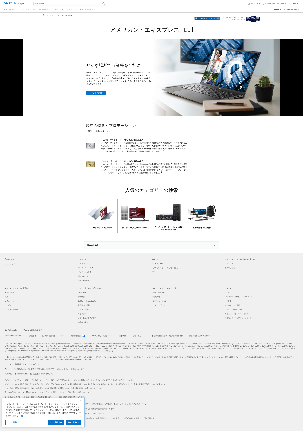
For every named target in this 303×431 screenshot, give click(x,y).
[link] (269, 3)
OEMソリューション (159, 301)
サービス (8, 305)
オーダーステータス (85, 268)
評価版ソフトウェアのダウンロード (238, 318)
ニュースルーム (84, 309)
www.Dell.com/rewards (74, 359)
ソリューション (10, 301)
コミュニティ (230, 263)
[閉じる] (81, 400)
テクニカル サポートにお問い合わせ (165, 268)
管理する (15, 422)
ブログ (227, 292)
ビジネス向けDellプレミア (289, 9)
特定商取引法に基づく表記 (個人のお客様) (167, 336)
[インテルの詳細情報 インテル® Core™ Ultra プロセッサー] (253, 18)
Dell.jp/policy (34, 374)
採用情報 (81, 297)
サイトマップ (10, 264)
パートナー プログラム (160, 305)
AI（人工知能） (10, 292)
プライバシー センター (233, 309)
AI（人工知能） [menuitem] (9, 9)
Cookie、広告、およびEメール (102, 336)
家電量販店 (156, 297)
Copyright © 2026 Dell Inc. (14, 336)
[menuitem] (24, 9)
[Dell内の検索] (103, 3)
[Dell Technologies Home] (14, 3)
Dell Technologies (11, 330)
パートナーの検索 (158, 292)
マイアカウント (84, 263)
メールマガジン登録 (232, 305)
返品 (153, 272)
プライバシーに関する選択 (71, 336)
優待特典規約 (92, 245)
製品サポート (83, 276)
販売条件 (32, 336)
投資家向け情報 (84, 305)
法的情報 (122, 336)
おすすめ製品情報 (11, 309)
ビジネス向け (96, 93)
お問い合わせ (230, 268)
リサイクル (82, 314)
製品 (6, 297)
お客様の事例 (83, 322)
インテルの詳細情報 (238, 19)
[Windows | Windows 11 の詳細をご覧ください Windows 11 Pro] (207, 18)
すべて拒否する (56, 422)
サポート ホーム (157, 263)
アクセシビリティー (138, 336)
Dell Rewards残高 (84, 281)
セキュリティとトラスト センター (237, 314)
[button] (254, 3)
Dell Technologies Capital (87, 301)
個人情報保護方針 (48, 336)
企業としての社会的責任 (87, 318)
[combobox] (69, 3)
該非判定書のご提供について (200, 336)
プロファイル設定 (84, 272)
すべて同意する (73, 422)
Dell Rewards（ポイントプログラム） (239, 297)
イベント (228, 301)
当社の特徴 (82, 292)
